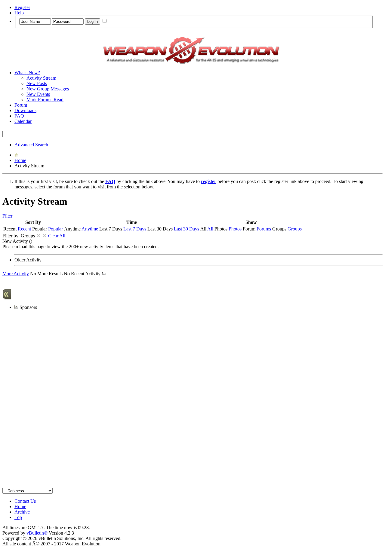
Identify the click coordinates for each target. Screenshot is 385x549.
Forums (264, 228)
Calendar (23, 121)
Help (19, 12)
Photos (235, 228)
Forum (20, 105)
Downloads (25, 110)
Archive (22, 511)
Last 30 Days (186, 228)
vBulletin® (37, 532)
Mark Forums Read (44, 99)
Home (20, 160)
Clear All (56, 235)
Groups (295, 228)
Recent (24, 228)
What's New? (27, 72)
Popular (55, 228)
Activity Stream (41, 78)
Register (22, 7)
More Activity (15, 273)
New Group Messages (47, 88)
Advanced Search (31, 144)
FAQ (19, 115)
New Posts (36, 83)
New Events (38, 94)
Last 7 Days (134, 228)
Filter (7, 215)
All (210, 228)
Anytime (90, 228)
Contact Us (25, 501)
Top (18, 517)
